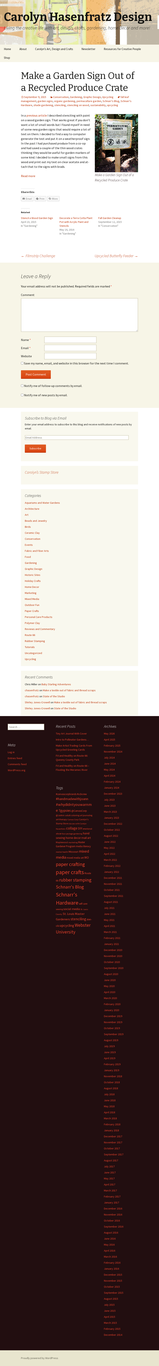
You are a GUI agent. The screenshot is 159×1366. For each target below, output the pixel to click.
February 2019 (112, 1064)
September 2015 (113, 1292)
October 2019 (112, 1028)
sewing (59, 909)
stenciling (60, 105)
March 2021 (110, 932)
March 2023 (110, 811)
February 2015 (112, 1329)
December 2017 (113, 1136)
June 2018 (110, 1100)
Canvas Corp (73, 819)
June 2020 (110, 980)
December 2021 (113, 878)
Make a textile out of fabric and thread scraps (69, 690)
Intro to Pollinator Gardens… (72, 739)
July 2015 (109, 1304)
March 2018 (110, 1118)
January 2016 (111, 1268)
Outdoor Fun (32, 605)
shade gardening (43, 105)
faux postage (67, 833)
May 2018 (109, 1106)
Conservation (61, 97)
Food (28, 557)
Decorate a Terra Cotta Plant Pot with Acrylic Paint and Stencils (76, 222)
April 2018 (109, 1112)
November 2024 (113, 751)
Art (26, 514)
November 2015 (113, 1280)
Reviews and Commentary (40, 629)
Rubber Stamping (35, 641)
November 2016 (113, 1214)
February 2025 (112, 745)
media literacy (83, 846)
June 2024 (110, 763)
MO (86, 857)
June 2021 (110, 914)
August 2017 (111, 1160)
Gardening (76, 97)
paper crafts (70, 872)
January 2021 (111, 944)
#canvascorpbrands (66, 794)
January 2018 (111, 1130)
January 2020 (111, 1010)
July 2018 (109, 1094)
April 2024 (109, 775)
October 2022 (112, 829)
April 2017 (109, 1184)
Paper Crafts (32, 611)
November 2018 (113, 1076)
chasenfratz (32, 690)
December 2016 (113, 1208)
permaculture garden (89, 101)
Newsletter (88, 49)
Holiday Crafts (33, 581)
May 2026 (109, 733)
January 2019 (111, 1070)
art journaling (86, 815)
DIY (80, 828)
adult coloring (72, 815)
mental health (62, 852)
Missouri (73, 851)
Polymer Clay (32, 623)
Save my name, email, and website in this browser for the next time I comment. (76, 363)
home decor (73, 838)
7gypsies (65, 810)
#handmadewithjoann (72, 799)
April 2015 (109, 1316)
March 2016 (110, 1256)
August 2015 (111, 1298)
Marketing (30, 593)
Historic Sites (32, 575)
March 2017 (110, 1190)
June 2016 (110, 1238)
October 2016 (112, 1220)
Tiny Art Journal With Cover (71, 733)
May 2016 (109, 1244)
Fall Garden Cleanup (109, 218)
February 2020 (112, 1004)
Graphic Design (92, 97)
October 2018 (112, 1082)
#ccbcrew (82, 794)
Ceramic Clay (32, 533)
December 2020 (113, 950)
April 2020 (109, 992)
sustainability (98, 105)
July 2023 (109, 799)
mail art (86, 838)
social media (71, 909)
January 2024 (111, 787)
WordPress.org (16, 770)
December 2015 (113, 1274)
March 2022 (110, 860)
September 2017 (113, 1154)
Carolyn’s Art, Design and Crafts (54, 49)
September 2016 (113, 1226)
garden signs (45, 101)
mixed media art (75, 857)
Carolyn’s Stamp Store (41, 472)
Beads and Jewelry (36, 521)
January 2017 (111, 1202)
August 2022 (111, 835)
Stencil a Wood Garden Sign (37, 218)
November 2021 (113, 884)
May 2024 (109, 769)
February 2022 (112, 866)
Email (26, 348)
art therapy (61, 819)
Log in (11, 752)
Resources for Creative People (122, 49)
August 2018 (111, 1088)
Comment (28, 295)
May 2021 (109, 920)
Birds (28, 527)
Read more (28, 176)
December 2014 (113, 1335)
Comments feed (17, 764)
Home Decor (32, 587)
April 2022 (109, 854)
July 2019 (109, 1046)
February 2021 (112, 938)
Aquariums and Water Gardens (42, 502)
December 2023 (113, 793)
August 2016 (111, 1232)
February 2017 (112, 1196)
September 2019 (113, 1034)
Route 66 (30, 635)
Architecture (32, 508)
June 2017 (110, 1172)
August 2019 (111, 1040)
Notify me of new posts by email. (45, 395)
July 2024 (109, 757)
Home (7, 49)
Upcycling (107, 97)
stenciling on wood (78, 105)
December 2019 (113, 1016)
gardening (77, 833)
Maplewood (62, 842)
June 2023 (110, 805)
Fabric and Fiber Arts (37, 551)
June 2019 (110, 1052)
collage (71, 828)
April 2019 (109, 1058)
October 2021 (112, 890)
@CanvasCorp (79, 810)
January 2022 (111, 872)
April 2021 (109, 926)
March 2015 (110, 1322)
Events (29, 545)
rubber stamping (75, 880)
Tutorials (30, 647)
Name (26, 340)
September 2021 (113, 896)
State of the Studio (54, 696)
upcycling (112, 105)
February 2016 (112, 1262)
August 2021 (111, 902)
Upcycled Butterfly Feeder (116, 255)
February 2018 (112, 1124)
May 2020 (109, 986)
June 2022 (110, 841)
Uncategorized (33, 653)
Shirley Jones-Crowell (37, 702)
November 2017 (113, 1142)
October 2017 (112, 1148)
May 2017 (109, 1178)
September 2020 (113, 968)
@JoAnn (60, 815)
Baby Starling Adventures (56, 684)
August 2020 (111, 974)
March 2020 (110, 998)
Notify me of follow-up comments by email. (53, 386)
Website (26, 356)
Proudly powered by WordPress (39, 1358)
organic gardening (64, 101)
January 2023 (111, 817)
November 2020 (113, 956)
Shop (7, 58)
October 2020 (112, 962)
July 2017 (109, 1166)
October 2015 (112, 1286)
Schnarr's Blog (111, 101)
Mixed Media (32, 599)
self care (83, 903)
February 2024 (112, 781)
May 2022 (109, 848)
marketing (73, 842)
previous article (36, 115)
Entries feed (15, 758)
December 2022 (113, 823)
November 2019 (113, 1022)
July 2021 (109, 908)
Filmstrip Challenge (38, 255)
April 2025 (109, 739)
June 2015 (110, 1310)
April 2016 (109, 1250)
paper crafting (70, 864)
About (23, 49)
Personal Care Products (38, 617)
